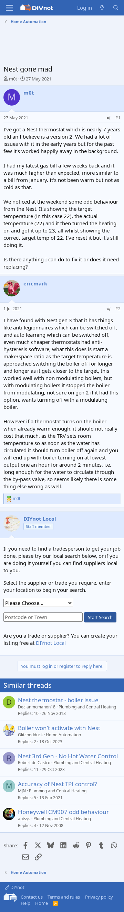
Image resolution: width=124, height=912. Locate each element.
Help (25, 903)
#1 (118, 118)
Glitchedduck (30, 735)
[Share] (108, 118)
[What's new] (102, 7)
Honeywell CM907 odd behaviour (63, 812)
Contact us (32, 897)
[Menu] (9, 8)
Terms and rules (64, 897)
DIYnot (16, 887)
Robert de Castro (34, 763)
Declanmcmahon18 (36, 707)
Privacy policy (99, 897)
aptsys (24, 819)
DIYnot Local (51, 642)
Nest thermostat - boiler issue (58, 700)
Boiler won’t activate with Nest (59, 728)
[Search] (116, 7)
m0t (13, 79)
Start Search (100, 617)
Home (41, 903)
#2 (118, 309)
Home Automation (63, 735)
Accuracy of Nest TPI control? (57, 784)
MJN (22, 791)
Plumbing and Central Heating (87, 707)
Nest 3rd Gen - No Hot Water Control (68, 756)
